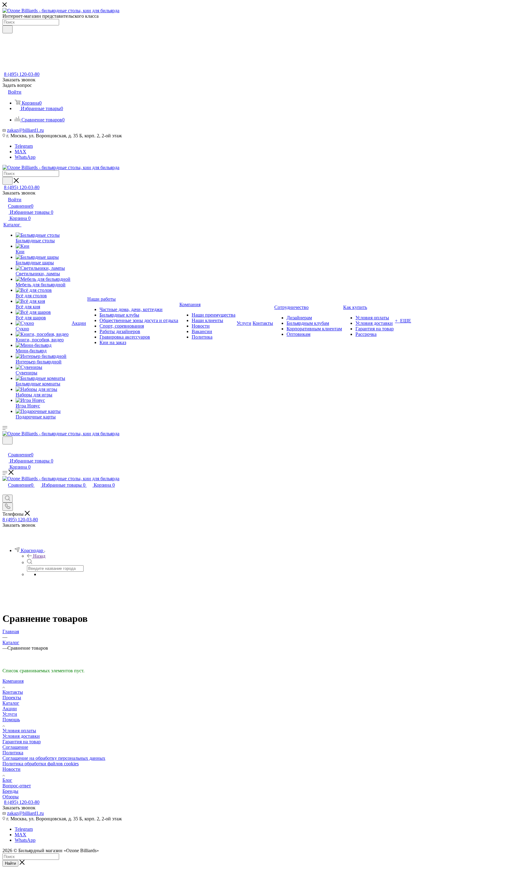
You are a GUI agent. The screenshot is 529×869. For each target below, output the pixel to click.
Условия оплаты (19, 730)
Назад (39, 556)
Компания (13, 681)
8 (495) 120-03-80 (21, 74)
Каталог (10, 703)
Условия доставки (21, 736)
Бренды (10, 791)
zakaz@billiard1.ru (25, 130)
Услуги (9, 714)
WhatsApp (25, 157)
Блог (7, 780)
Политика (12, 752)
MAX (20, 151)
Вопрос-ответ (16, 785)
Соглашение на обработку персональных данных (53, 758)
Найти (10, 863)
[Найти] (7, 29)
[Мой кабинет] (5, 448)
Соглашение (15, 747)
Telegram (24, 146)
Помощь (11, 719)
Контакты (12, 692)
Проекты (11, 697)
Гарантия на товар (21, 741)
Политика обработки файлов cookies (40, 763)
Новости (11, 769)
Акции (9, 708)
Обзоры (10, 796)
